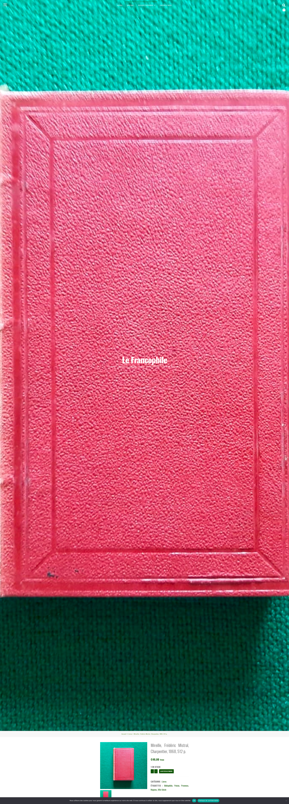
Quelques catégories (145, 5)
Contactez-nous (166, 5)
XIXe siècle (162, 789)
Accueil (120, 5)
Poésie (176, 785)
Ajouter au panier (166, 771)
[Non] (286, 800)
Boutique (130, 5)
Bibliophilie (168, 785)
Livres (130, 734)
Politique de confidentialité (208, 800)
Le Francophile (144, 360)
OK (194, 800)
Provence (184, 785)
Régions (154, 789)
